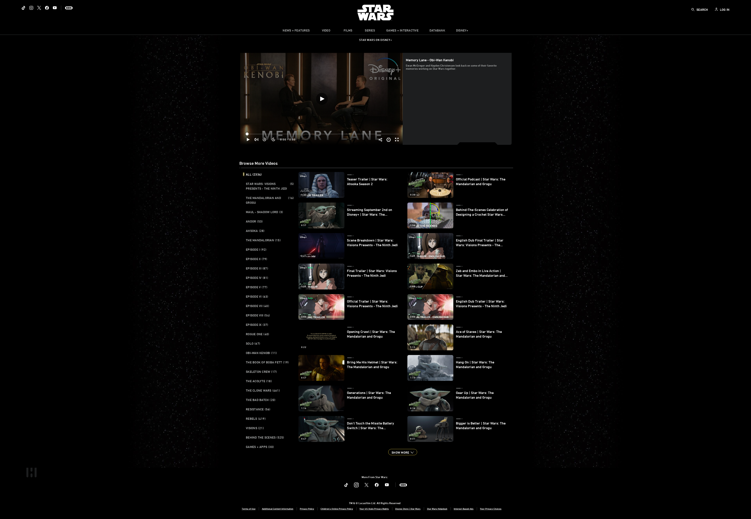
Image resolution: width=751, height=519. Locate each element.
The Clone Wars (263, 390)
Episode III (257, 268)
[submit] (693, 9)
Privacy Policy (307, 508)
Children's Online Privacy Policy (337, 508)
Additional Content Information (277, 508)
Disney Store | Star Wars (407, 508)
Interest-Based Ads (463, 508)
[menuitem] (326, 31)
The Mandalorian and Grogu (270, 200)
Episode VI (257, 296)
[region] (321, 99)
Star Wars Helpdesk (437, 508)
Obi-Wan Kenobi (261, 353)
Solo (253, 343)
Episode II (256, 259)
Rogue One (257, 334)
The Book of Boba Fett (267, 362)
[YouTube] (55, 8)
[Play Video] (322, 99)
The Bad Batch (260, 400)
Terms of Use (248, 508)
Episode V (256, 287)
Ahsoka (255, 230)
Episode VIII (258, 315)
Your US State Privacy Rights (374, 508)
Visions (255, 428)
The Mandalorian (263, 240)
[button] (264, 139)
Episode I (256, 249)
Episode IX (257, 324)
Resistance (258, 409)
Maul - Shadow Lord (264, 212)
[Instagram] (31, 8)
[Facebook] (47, 8)
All (254, 174)
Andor (254, 221)
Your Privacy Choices (490, 508)
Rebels (256, 418)
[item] (296, 31)
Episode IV (257, 277)
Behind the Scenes (265, 437)
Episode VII (257, 306)
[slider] (323, 134)
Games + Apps (260, 447)
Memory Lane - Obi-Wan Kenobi (430, 60)
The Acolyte (259, 381)
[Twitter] (39, 8)
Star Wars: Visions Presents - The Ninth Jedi (270, 186)
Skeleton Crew (261, 371)
